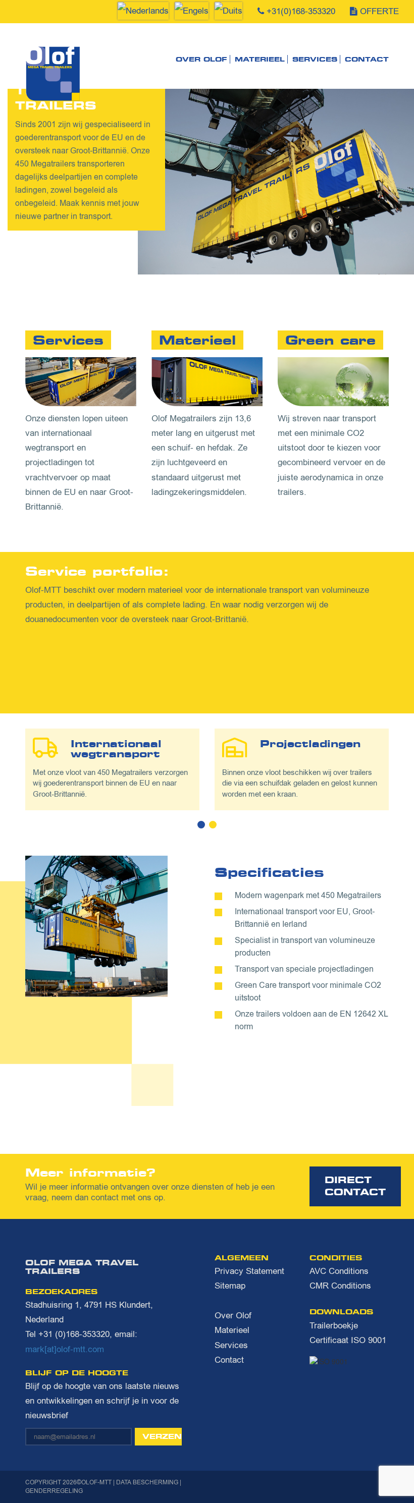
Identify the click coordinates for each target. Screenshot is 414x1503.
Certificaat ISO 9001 (347, 1340)
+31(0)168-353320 (301, 11)
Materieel (232, 1330)
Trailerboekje (333, 1325)
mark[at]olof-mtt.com (64, 1349)
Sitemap (230, 1286)
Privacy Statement (249, 1271)
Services (314, 59)
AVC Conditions (339, 1271)
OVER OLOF (201, 59)
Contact (367, 59)
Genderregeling (54, 1490)
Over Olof (233, 1315)
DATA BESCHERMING (147, 1482)
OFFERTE (379, 11)
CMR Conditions (340, 1286)
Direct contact (355, 1186)
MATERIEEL (260, 59)
